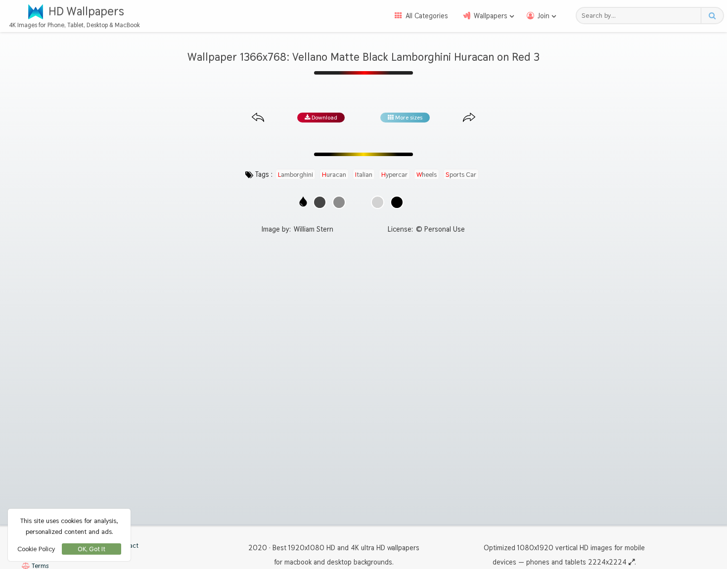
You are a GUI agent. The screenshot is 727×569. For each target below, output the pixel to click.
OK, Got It (91, 549)
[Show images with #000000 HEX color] (397, 202)
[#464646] (319, 202)
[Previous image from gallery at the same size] (258, 117)
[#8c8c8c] (339, 202)
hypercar (394, 174)
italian (363, 174)
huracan (334, 174)
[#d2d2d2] (377, 202)
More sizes (408, 118)
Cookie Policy (36, 548)
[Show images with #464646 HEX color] (319, 202)
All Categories (427, 15)
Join (543, 15)
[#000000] (397, 202)
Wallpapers (490, 15)
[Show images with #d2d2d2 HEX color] (377, 202)
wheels (426, 174)
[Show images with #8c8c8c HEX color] (339, 202)
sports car (461, 174)
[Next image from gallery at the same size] (469, 117)
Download (323, 118)
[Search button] (712, 15)
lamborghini (295, 174)
